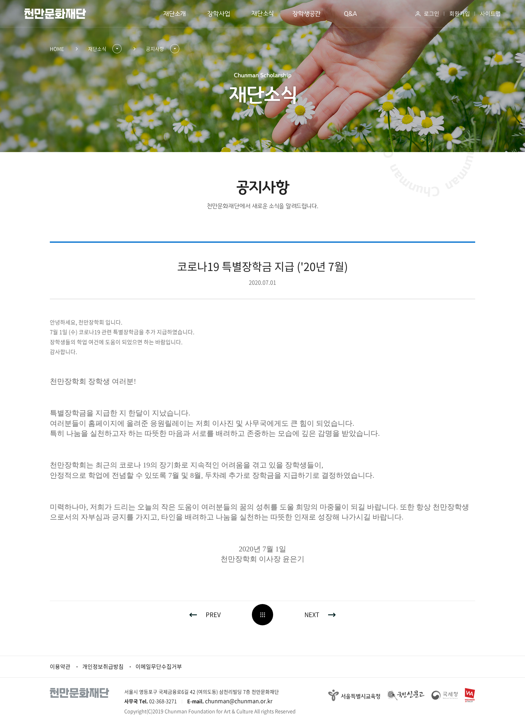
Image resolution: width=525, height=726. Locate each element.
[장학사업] (219, 13)
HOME (57, 48)
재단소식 (97, 48)
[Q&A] (351, 13)
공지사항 (155, 48)
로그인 (431, 13)
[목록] (262, 614)
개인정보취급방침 (103, 666)
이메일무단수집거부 (159, 666)
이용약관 (60, 666)
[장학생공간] (307, 13)
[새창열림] (354, 694)
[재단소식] (263, 13)
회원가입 (459, 13)
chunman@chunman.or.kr (239, 701)
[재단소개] (175, 13)
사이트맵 (490, 13)
